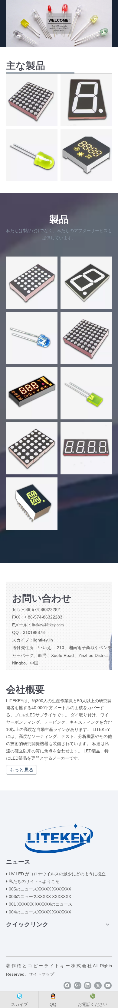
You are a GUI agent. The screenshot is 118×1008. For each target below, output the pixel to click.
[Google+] (77, 985)
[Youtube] (108, 985)
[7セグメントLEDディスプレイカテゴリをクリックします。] (86, 100)
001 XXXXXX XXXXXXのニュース (40, 904)
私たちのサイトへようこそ (34, 881)
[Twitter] (98, 985)
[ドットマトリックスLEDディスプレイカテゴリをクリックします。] (31, 100)
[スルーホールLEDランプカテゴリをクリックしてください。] (31, 155)
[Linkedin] (87, 985)
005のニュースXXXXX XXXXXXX (40, 889)
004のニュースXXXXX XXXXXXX (40, 911)
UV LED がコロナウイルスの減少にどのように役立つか (61, 873)
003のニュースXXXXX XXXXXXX (40, 896)
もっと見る (21, 769)
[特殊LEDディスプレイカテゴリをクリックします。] (86, 155)
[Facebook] (67, 985)
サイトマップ (41, 974)
